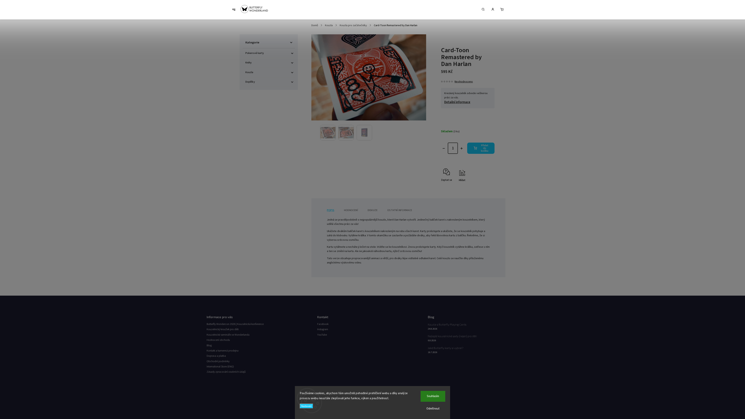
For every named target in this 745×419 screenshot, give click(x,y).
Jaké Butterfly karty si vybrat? (445, 348)
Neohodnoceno (464, 81)
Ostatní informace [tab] (399, 210)
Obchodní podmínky (218, 361)
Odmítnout (433, 409)
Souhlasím (433, 396)
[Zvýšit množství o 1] (461, 148)
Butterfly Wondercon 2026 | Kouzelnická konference (235, 324)
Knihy (248, 63)
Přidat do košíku (484, 148)
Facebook (322, 324)
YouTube (322, 335)
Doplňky (250, 82)
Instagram (322, 329)
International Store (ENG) (220, 367)
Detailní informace (457, 102)
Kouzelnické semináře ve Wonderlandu (228, 335)
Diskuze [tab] (373, 210)
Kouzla (249, 72)
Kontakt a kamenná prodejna (222, 351)
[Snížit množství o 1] (443, 148)
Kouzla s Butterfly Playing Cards (447, 324)
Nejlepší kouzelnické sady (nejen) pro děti (452, 336)
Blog (209, 345)
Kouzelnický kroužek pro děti (223, 329)
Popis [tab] (330, 210)
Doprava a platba (216, 356)
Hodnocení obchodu (218, 340)
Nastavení (306, 406)
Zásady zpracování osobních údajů (226, 372)
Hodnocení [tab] (351, 210)
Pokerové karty (254, 53)
